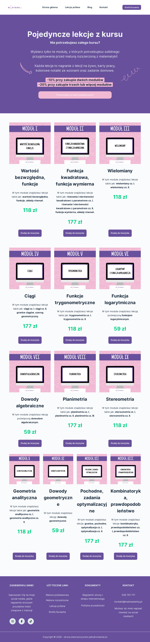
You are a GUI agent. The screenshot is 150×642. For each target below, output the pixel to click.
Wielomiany (120, 170)
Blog (89, 7)
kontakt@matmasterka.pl (128, 601)
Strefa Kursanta (132, 7)
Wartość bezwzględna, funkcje (30, 177)
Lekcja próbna (72, 7)
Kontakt (103, 7)
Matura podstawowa (57, 594)
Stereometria (120, 399)
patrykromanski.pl (98, 637)
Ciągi (29, 296)
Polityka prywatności (92, 605)
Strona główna (50, 7)
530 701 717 (128, 594)
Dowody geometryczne (58, 497)
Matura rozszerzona (57, 600)
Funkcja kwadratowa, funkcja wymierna (75, 177)
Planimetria (75, 399)
